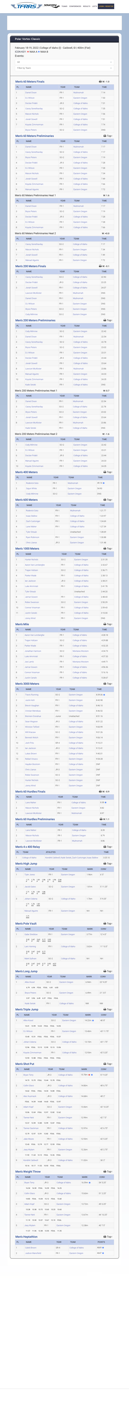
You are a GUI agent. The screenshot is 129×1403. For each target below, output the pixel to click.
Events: (19, 55)
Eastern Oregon (80, 98)
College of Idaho (80, 103)
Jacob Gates (30, 886)
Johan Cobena (31, 899)
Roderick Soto (32, 483)
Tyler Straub (31, 532)
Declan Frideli (31, 103)
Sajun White (31, 488)
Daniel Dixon (30, 92)
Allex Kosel (30, 982)
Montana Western (81, 651)
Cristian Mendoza (33, 711)
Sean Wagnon (31, 721)
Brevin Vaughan (32, 705)
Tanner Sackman (31, 1128)
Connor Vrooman (32, 607)
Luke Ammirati (31, 586)
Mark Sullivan (30, 958)
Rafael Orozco (31, 759)
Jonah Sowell (31, 119)
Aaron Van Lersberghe (35, 565)
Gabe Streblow (31, 934)
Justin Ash (30, 700)
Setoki (66, 857)
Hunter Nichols (31, 559)
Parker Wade (30, 575)
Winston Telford (32, 727)
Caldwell (52, 857)
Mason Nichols (32, 114)
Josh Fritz (29, 743)
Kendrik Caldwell (30, 1160)
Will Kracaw (30, 732)
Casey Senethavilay (34, 108)
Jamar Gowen (31, 597)
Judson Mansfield (33, 1253)
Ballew (92, 857)
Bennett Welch (31, 737)
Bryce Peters (31, 130)
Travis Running (31, 694)
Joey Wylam (28, 1149)
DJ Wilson (29, 98)
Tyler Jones (30, 874)
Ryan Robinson (32, 537)
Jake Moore (28, 1139)
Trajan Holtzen (31, 570)
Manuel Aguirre (32, 189)
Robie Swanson (32, 602)
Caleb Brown (30, 1248)
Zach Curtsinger (33, 521)
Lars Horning (30, 946)
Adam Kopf (28, 1107)
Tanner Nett (28, 1117)
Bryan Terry (28, 1075)
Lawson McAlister (33, 293)
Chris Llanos (31, 542)
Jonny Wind (30, 618)
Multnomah (78, 92)
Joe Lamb (29, 662)
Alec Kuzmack (29, 1096)
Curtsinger (79, 857)
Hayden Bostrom (32, 764)
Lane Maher (31, 526)
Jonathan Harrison (33, 651)
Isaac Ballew (31, 516)
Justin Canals (31, 613)
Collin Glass (28, 1085)
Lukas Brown (31, 753)
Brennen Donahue (33, 716)
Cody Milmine (31, 314)
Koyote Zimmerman (34, 124)
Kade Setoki (30, 384)
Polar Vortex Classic (27, 39)
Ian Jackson (30, 581)
